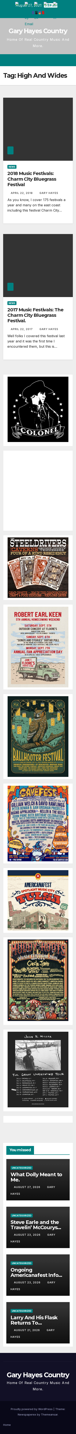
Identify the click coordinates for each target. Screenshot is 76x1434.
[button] (54, 60)
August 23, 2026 (27, 1234)
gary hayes (48, 193)
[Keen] (38, 647)
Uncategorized (21, 1168)
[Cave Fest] (38, 823)
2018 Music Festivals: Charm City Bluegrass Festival (31, 179)
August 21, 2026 (27, 1330)
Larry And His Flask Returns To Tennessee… (34, 1322)
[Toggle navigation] (69, 60)
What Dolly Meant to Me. (36, 1177)
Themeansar (49, 1414)
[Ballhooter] (38, 736)
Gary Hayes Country (38, 31)
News (12, 167)
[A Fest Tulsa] (38, 900)
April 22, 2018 (22, 193)
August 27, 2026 (27, 1187)
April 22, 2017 (22, 329)
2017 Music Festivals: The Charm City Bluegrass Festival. (35, 315)
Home (7, 1424)
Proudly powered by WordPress (32, 1409)
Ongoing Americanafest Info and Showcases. (34, 1275)
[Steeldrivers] (38, 567)
